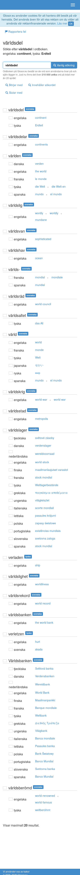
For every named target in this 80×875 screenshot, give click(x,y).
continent (40, 118)
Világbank (41, 731)
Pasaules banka (45, 746)
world (38, 342)
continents (41, 144)
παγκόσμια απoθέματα (51, 493)
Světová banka (44, 668)
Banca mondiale (45, 738)
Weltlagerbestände (46, 485)
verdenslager (43, 445)
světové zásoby (44, 438)
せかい (39, 365)
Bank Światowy (44, 753)
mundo (39, 194)
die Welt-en (59, 186)
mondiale (57, 277)
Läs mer (62, 23)
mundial (40, 285)
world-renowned (45, 796)
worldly (54, 213)
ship (37, 565)
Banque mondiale (46, 708)
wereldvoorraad (44, 454)
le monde (41, 179)
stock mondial (43, 477)
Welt (38, 357)
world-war (41, 399)
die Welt (40, 186)
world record (42, 603)
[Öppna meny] (73, 5)
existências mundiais (48, 531)
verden (39, 163)
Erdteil (39, 125)
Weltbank (41, 715)
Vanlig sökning (65, 65)
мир (37, 373)
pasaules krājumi (45, 515)
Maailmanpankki (45, 700)
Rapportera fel (17, 31)
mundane (41, 220)
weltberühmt (42, 810)
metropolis (41, 419)
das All (39, 323)
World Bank (42, 692)
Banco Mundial (44, 761)
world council (43, 304)
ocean (39, 258)
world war (60, 399)
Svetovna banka (45, 769)
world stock (42, 462)
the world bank (44, 622)
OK (71, 23)
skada (39, 649)
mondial (40, 277)
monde (39, 350)
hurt (37, 642)
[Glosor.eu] (9, 5)
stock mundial (43, 546)
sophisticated (43, 239)
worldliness (42, 584)
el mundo (56, 194)
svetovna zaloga (45, 538)
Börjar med (15, 85)
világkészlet (42, 500)
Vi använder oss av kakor (16, 871)
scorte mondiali (44, 508)
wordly (39, 213)
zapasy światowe (45, 523)
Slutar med (15, 92)
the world (40, 171)
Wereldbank (42, 684)
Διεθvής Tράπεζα (47, 723)
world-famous (43, 802)
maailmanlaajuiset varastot (51, 470)
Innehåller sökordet (43, 85)
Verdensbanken (44, 676)
